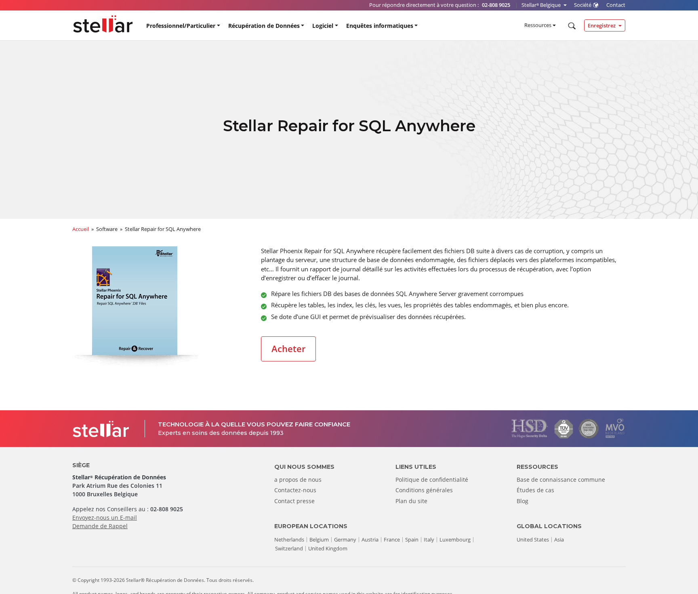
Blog (522, 501)
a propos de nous (298, 479)
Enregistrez (602, 25)
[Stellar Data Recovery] (103, 24)
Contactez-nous (295, 490)
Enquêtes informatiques (379, 25)
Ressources (537, 25)
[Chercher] (571, 25)
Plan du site (411, 501)
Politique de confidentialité (431, 479)
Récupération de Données (264, 25)
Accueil (80, 229)
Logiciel (322, 25)
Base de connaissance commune (561, 479)
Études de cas (535, 490)
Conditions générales (424, 490)
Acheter (288, 349)
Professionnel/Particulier (180, 25)
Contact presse (294, 501)
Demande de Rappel (100, 526)
